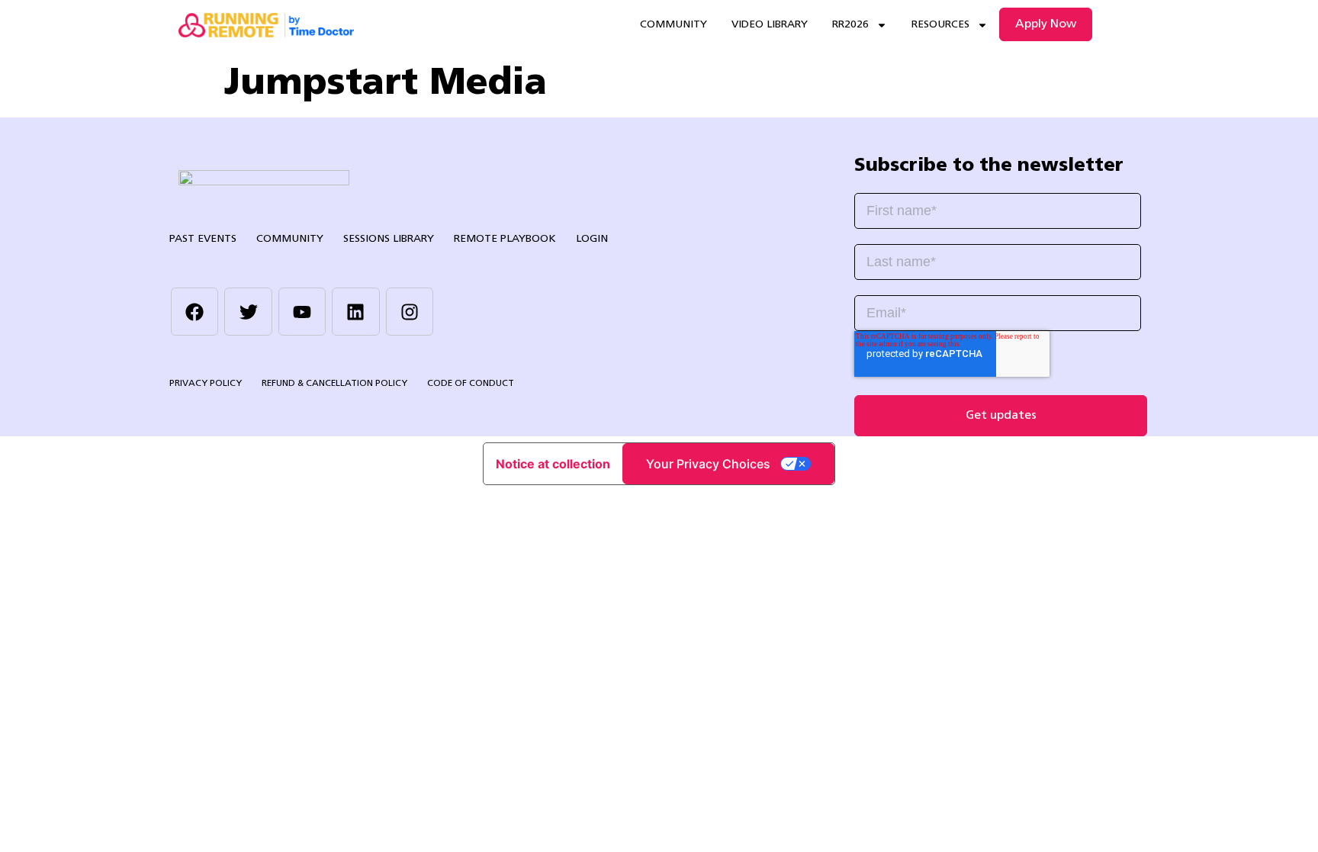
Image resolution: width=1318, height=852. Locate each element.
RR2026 (850, 25)
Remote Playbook (505, 239)
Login (592, 239)
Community (673, 25)
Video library (769, 25)
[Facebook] (194, 311)
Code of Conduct (470, 383)
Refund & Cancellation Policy (334, 383)
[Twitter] (248, 311)
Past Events (202, 239)
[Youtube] (302, 311)
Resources (940, 25)
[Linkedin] (355, 311)
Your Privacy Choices (708, 463)
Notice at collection (553, 463)
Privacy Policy (205, 383)
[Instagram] (409, 311)
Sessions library (388, 239)
